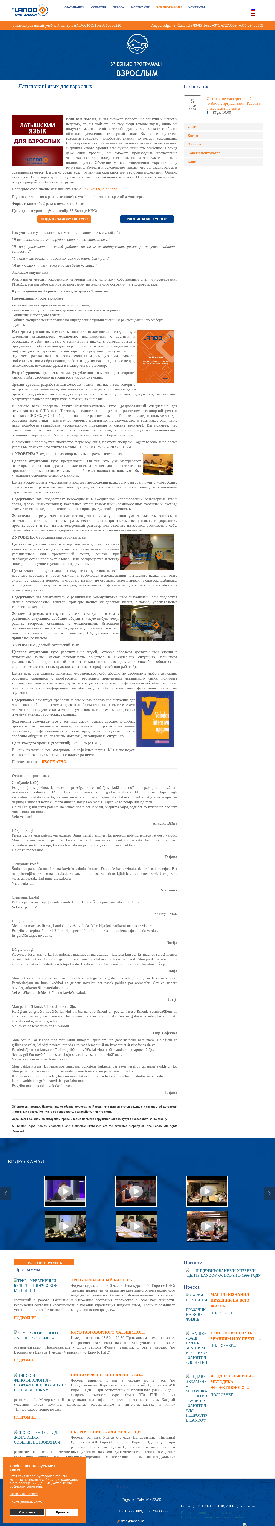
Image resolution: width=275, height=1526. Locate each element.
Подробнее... (27, 1318)
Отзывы (194, 144)
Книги (193, 136)
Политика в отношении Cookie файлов (213, 1517)
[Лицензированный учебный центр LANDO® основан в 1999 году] (225, 1272)
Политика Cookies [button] (24, 1494)
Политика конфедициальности (206, 1512)
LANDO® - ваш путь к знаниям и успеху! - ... (236, 1336)
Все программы (46, 1263)
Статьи (194, 127)
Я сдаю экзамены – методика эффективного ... (232, 1382)
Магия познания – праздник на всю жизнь (231, 1300)
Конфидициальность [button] (26, 1502)
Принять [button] (62, 1512)
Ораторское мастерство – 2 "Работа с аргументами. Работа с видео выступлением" (234, 103)
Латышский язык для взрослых (55, 86)
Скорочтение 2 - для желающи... (107, 1432)
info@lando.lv (132, 1521)
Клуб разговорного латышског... (108, 1332)
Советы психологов (204, 153)
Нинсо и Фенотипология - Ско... (107, 1375)
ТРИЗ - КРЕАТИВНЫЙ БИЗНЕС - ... (103, 1280)
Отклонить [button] (27, 1512)
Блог (192, 162)
